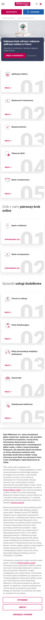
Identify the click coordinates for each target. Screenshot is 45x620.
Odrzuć (22, 607)
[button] (37, 4)
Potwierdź (22, 600)
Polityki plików (12, 490)
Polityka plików (26, 563)
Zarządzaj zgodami (27, 615)
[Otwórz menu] (3, 4)
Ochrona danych (17, 503)
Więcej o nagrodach (16, 56)
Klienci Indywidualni (8, 18)
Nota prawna (32, 56)
